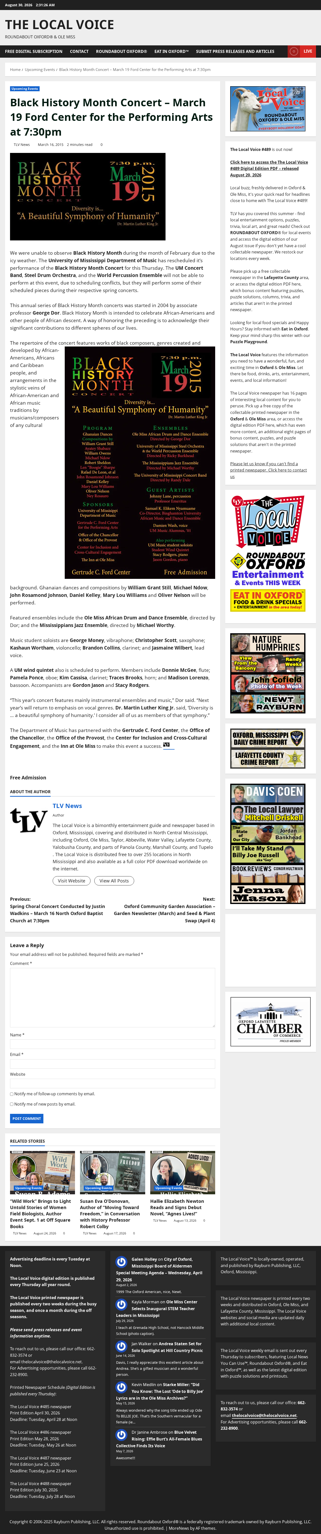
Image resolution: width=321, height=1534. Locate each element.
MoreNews (179, 1528)
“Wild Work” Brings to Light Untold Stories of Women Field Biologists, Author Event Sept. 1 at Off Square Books (40, 1213)
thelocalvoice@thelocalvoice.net (264, 1415)
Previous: (57, 910)
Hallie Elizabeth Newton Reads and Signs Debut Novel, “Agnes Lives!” (177, 1207)
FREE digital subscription (33, 51)
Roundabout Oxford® (121, 51)
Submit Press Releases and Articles (235, 51)
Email (17, 1054)
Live (308, 51)
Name (17, 1035)
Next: (164, 910)
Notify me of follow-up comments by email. (54, 1094)
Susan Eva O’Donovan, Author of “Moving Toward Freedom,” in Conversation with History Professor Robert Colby (110, 1213)
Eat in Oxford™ (171, 51)
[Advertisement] (270, 950)
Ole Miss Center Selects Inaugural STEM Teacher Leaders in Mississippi (156, 1308)
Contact (79, 51)
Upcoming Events (25, 88)
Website (17, 1074)
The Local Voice (59, 24)
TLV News (22, 144)
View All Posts (114, 881)
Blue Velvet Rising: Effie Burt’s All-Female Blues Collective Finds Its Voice (159, 1439)
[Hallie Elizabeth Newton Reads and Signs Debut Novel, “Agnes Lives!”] (182, 1172)
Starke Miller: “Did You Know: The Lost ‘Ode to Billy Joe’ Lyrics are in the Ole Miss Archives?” (159, 1391)
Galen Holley (144, 1259)
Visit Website (71, 881)
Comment (21, 963)
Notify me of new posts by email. (44, 1104)
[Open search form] (282, 51)
